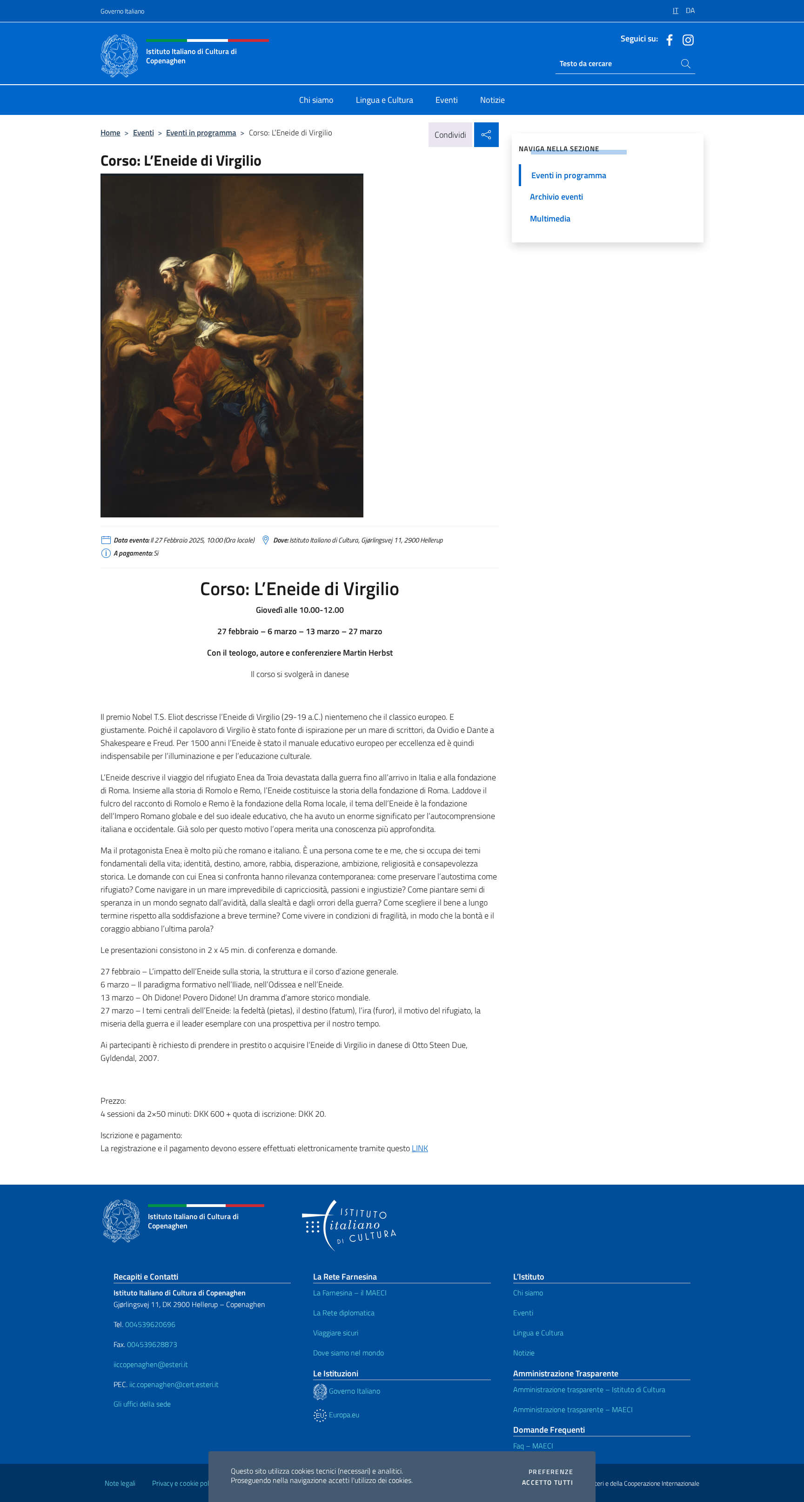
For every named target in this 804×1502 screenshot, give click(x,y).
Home (110, 132)
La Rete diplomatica (344, 1312)
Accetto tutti (547, 1482)
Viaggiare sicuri (335, 1332)
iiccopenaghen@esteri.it (151, 1364)
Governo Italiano (122, 11)
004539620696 (150, 1324)
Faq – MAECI (533, 1445)
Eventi (143, 132)
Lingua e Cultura (538, 1332)
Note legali (120, 1483)
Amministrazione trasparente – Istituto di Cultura (589, 1389)
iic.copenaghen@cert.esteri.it (174, 1384)
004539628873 (152, 1344)
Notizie (524, 1352)
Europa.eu (343, 1414)
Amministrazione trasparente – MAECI (573, 1409)
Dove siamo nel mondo (348, 1352)
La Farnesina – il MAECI (350, 1292)
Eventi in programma (201, 132)
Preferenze (551, 1471)
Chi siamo (528, 1292)
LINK (420, 1148)
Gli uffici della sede (142, 1403)
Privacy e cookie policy (184, 1483)
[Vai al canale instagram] (686, 39)
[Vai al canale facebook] (667, 39)
